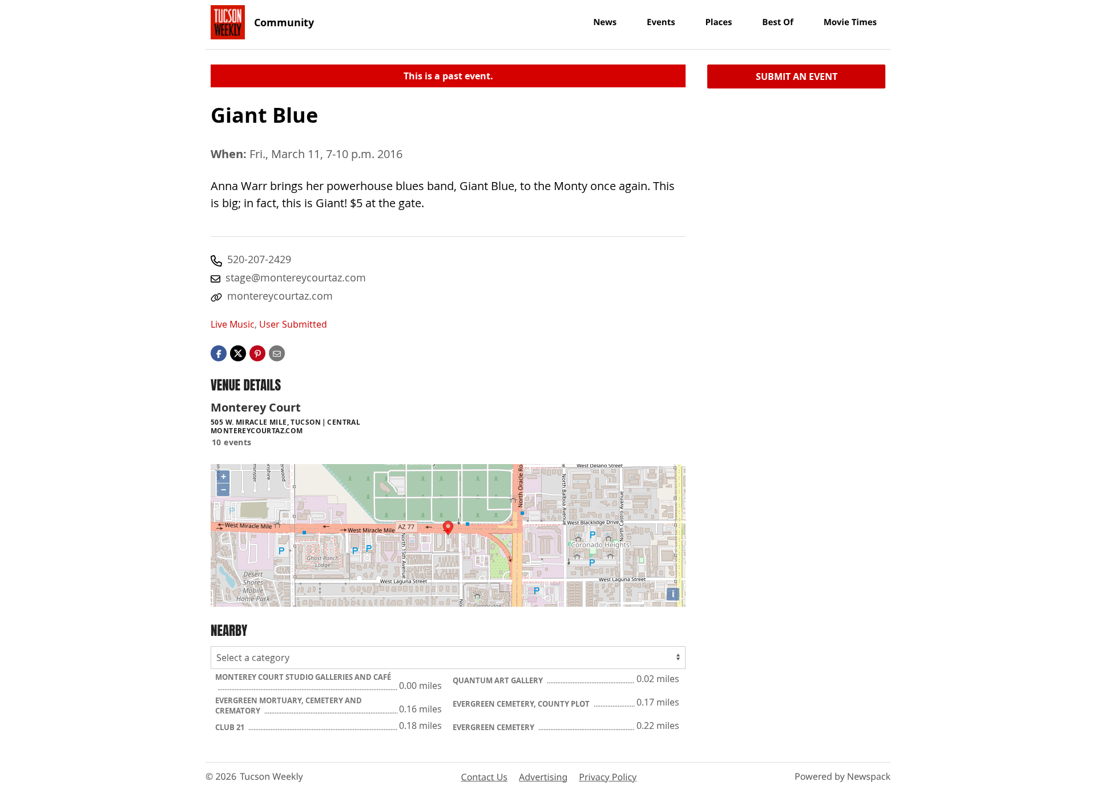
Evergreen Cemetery (494, 727)
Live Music (233, 324)
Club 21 (230, 727)
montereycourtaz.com (280, 296)
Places (718, 22)
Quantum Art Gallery (499, 680)
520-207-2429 (259, 259)
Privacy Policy (607, 777)
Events (661, 22)
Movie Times (850, 22)
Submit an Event (796, 76)
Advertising (543, 777)
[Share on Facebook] (219, 352)
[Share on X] (238, 352)
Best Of (777, 22)
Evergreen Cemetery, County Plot (522, 704)
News (604, 22)
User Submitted (293, 324)
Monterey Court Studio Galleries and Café (303, 677)
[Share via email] (277, 352)
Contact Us (484, 777)
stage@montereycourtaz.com (295, 277)
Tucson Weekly (271, 776)
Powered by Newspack (842, 776)
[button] (257, 352)
